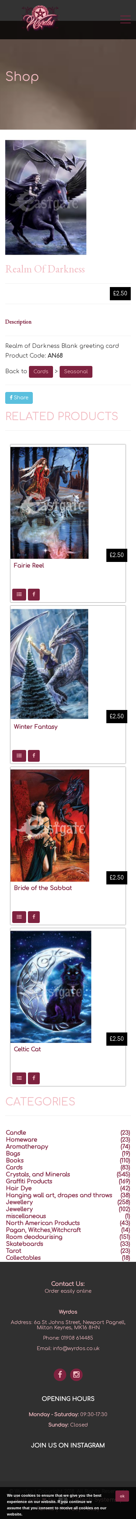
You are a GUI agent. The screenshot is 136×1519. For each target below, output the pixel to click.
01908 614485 (77, 1338)
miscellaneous (26, 1216)
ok (122, 1496)
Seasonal (76, 371)
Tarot (13, 1251)
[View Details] (19, 595)
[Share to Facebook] (34, 595)
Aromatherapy (27, 1147)
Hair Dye (19, 1188)
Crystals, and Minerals (38, 1174)
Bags (13, 1154)
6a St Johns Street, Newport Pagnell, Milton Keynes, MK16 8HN (80, 1325)
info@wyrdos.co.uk (76, 1348)
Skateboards (24, 1244)
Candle (16, 1133)
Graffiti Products (29, 1181)
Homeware (21, 1140)
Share (20, 397)
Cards (40, 371)
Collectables (23, 1258)
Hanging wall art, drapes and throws (59, 1195)
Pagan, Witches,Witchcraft (43, 1230)
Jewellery (19, 1202)
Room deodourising (34, 1237)
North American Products (43, 1223)
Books (15, 1161)
